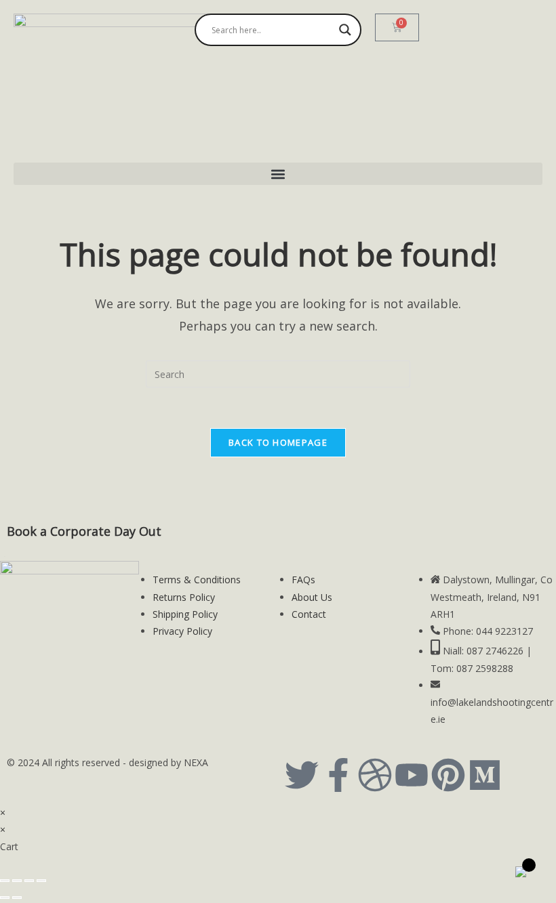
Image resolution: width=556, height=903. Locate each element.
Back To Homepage (278, 442)
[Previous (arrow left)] (4, 897)
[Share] (29, 880)
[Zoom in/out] (4, 880)
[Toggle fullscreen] (17, 880)
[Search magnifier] (345, 29)
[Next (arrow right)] (17, 897)
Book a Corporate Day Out (84, 531)
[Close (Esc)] (41, 880)
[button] (278, 174)
